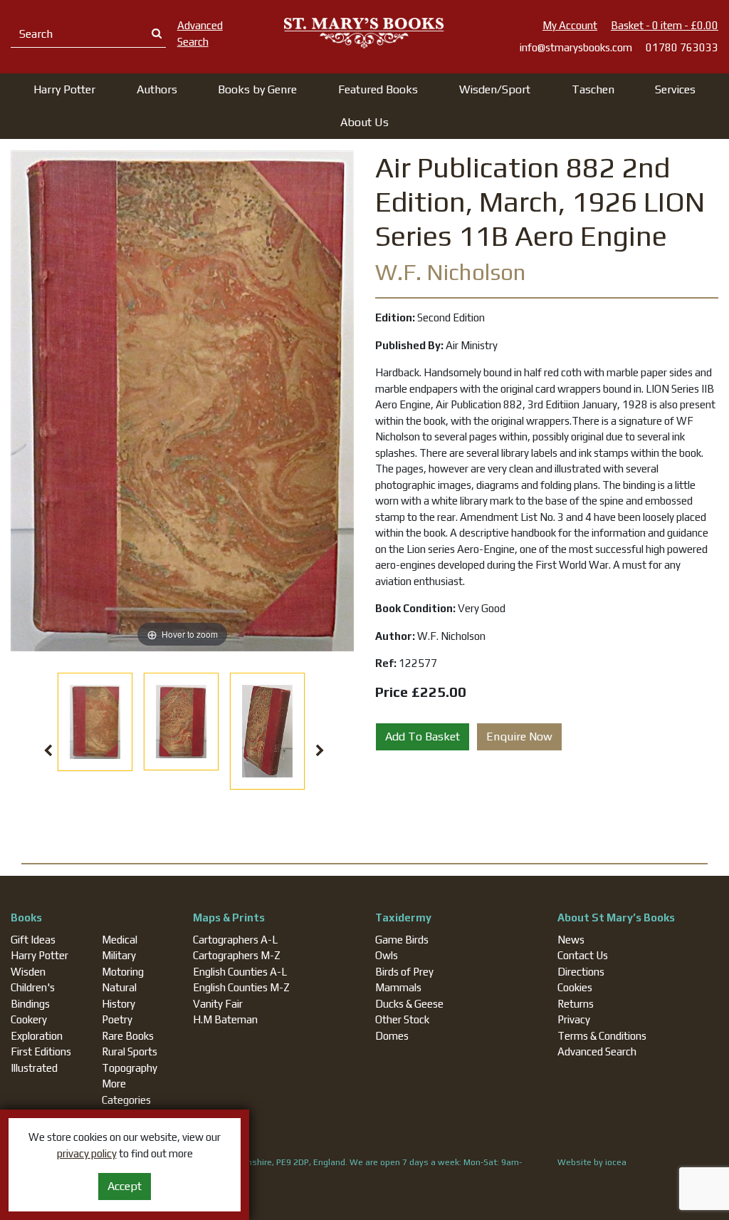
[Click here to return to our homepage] (364, 32)
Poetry (117, 1019)
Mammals (398, 987)
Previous (48, 751)
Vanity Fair (218, 1004)
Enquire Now (519, 736)
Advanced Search (596, 1051)
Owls (386, 955)
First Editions (41, 1051)
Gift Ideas (33, 940)
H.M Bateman (225, 1019)
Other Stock (402, 1019)
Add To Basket (422, 736)
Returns (575, 1004)
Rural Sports (129, 1051)
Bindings (30, 1004)
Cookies (574, 987)
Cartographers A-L (235, 940)
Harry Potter (39, 955)
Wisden (28, 972)
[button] (64, 90)
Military (119, 955)
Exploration (37, 1036)
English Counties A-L (240, 972)
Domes (392, 1036)
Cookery (29, 1019)
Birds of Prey (404, 972)
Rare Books (128, 1036)
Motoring (123, 972)
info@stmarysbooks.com (576, 47)
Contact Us (582, 955)
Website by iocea (591, 1162)
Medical (119, 940)
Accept (124, 1186)
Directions (580, 972)
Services (675, 89)
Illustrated (34, 1068)
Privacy (573, 1019)
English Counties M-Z (241, 987)
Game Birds (402, 940)
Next (320, 751)
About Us (364, 122)
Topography (129, 1068)
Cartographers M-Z (236, 955)
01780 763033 (682, 47)
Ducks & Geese (409, 1004)
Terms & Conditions (601, 1036)
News (570, 940)
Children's (33, 987)
